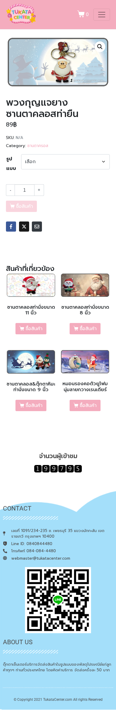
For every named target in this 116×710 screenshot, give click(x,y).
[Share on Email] (37, 226)
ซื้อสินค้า (34, 328)
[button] (100, 46)
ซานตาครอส (37, 146)
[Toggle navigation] (101, 15)
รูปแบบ (11, 163)
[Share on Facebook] (11, 226)
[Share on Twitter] (24, 226)
